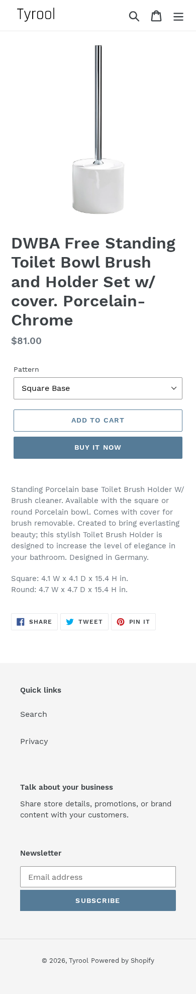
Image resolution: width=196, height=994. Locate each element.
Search (33, 714)
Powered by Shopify (122, 960)
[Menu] (178, 15)
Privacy (34, 741)
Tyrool (78, 960)
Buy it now (98, 447)
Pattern (26, 369)
